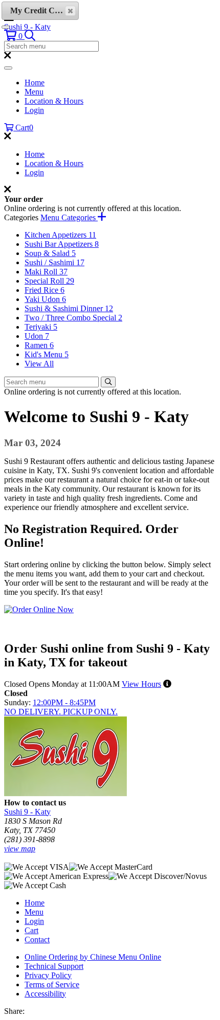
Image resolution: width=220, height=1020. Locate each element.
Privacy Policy (48, 975)
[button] (14, 36)
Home (35, 82)
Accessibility (45, 993)
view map (19, 848)
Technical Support (54, 966)
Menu (34, 91)
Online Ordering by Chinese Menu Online (93, 957)
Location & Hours (54, 101)
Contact (37, 939)
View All (39, 363)
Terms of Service (52, 984)
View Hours (141, 684)
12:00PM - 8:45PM (64, 702)
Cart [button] (23, 127)
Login (34, 110)
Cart (31, 930)
